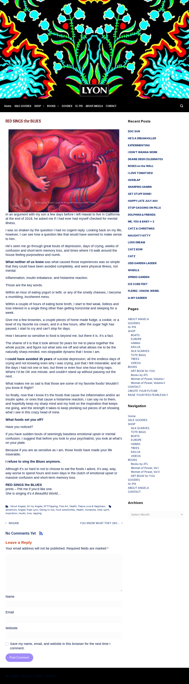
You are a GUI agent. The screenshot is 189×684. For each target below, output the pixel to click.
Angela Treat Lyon (28, 509)
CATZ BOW (135, 249)
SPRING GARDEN (139, 277)
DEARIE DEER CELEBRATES (145, 159)
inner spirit (103, 509)
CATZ (131, 256)
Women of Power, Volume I (147, 378)
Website (12, 628)
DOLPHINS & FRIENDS (141, 214)
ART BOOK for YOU (143, 370)
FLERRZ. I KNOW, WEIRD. (143, 290)
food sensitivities (65, 509)
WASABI (14, 523)
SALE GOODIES (22, 106)
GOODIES (67, 106)
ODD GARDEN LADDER (142, 263)
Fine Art (63, 506)
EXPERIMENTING (139, 145)
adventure (11, 509)
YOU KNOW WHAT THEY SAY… (99, 523)
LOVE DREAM (136, 242)
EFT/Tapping (51, 506)
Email (10, 612)
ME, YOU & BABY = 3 (141, 221)
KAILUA (135, 346)
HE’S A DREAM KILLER (142, 138)
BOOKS (51, 106)
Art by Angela (34, 506)
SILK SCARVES (140, 351)
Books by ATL (139, 374)
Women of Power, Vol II (145, 471)
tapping (37, 513)
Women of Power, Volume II (148, 382)
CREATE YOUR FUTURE (143, 390)
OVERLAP (134, 180)
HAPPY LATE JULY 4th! (143, 200)
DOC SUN (134, 131)
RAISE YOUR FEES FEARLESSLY (148, 394)
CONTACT (111, 106)
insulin (22, 513)
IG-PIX (79, 106)
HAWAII (135, 343)
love (29, 513)
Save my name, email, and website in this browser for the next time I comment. (60, 646)
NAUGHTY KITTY (139, 235)
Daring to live (46, 509)
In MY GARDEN (137, 297)
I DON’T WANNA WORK (142, 152)
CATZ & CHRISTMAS (141, 228)
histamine (90, 509)
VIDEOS (136, 363)
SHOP (37, 106)
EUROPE (136, 339)
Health (73, 506)
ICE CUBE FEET (138, 284)
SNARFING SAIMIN (140, 186)
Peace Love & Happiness (92, 506)
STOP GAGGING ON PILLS (144, 207)
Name (10, 596)
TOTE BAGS (138, 355)
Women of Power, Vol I (145, 467)
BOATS (135, 335)
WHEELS (133, 270)
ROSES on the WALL (141, 165)
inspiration (11, 513)
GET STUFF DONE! (140, 193)
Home (7, 106)
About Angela (17, 506)
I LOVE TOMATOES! (140, 173)
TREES (135, 358)
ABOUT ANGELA (94, 106)
